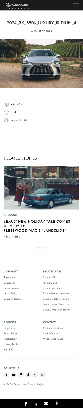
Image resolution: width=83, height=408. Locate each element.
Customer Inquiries (53, 328)
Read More (11, 236)
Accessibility (10, 338)
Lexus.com (9, 282)
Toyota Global (50, 282)
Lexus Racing (10, 293)
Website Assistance (53, 338)
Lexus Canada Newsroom (56, 309)
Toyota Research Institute (56, 293)
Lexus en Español (12, 298)
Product (10, 214)
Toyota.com (9, 277)
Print (13, 112)
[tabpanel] (41, 204)
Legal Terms (10, 328)
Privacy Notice (11, 344)
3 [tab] (45, 247)
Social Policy (10, 333)
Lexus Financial (11, 287)
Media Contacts (51, 333)
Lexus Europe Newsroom (56, 304)
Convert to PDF (19, 119)
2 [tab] (41, 247)
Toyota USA (49, 277)
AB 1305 (8, 349)
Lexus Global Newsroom (56, 298)
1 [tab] (38, 247)
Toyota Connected (52, 287)
